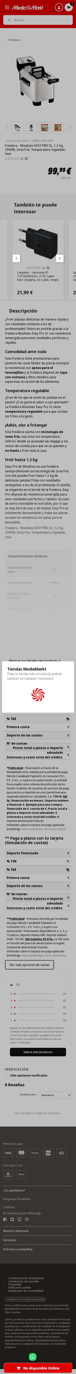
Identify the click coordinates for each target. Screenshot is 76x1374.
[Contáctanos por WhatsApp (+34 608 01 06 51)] (72, 1359)
